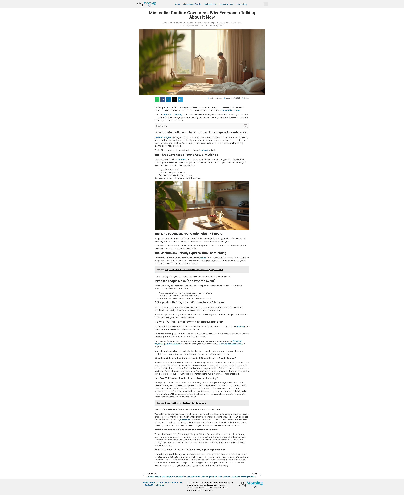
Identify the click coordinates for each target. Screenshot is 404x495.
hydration (185, 419)
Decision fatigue (163, 137)
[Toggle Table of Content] (244, 126)
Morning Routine (226, 4)
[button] (266, 4)
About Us (160, 485)
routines (182, 159)
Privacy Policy (149, 482)
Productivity (242, 4)
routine (167, 114)
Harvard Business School (231, 343)
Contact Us (149, 485)
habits (203, 257)
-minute (239, 326)
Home (177, 4)
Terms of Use (176, 482)
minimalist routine (231, 110)
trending (178, 114)
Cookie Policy (163, 482)
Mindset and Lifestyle (192, 4)
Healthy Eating (210, 4)
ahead (204, 150)
